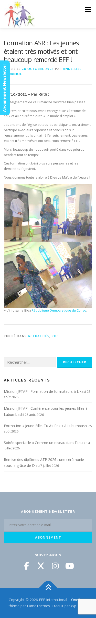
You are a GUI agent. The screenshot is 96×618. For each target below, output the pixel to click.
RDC (55, 336)
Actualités (38, 336)
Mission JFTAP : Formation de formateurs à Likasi (45, 391)
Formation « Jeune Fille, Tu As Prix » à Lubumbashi (46, 425)
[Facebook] (26, 566)
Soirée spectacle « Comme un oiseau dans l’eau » (45, 442)
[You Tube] (69, 566)
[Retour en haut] (48, 588)
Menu (87, 9)
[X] (41, 566)
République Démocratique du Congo (59, 310)
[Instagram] (55, 566)
